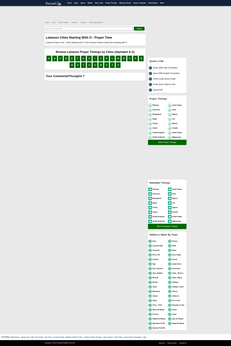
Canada (175, 128)
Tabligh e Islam (178, 287)
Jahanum (175, 296)
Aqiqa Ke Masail (178, 323)
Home (69, 3)
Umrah (174, 259)
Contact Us (182, 343)
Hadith (90, 3)
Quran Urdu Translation (133, 337)
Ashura (174, 291)
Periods (155, 314)
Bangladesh (157, 114)
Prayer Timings (111, 3)
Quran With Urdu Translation (165, 68)
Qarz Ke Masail (177, 319)
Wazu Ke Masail (158, 310)
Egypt (155, 119)
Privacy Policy (172, 343)
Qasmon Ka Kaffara (160, 328)
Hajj (154, 264)
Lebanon (83, 22)
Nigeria (174, 114)
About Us (162, 343)
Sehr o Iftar (99, 3)
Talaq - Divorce (177, 273)
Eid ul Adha (176, 255)
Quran (83, 3)
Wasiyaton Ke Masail (160, 323)
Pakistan (156, 105)
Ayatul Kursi (176, 264)
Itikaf (174, 246)
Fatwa (155, 300)
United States (177, 132)
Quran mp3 (25, 337)
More (162, 3)
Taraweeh (156, 250)
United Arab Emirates (160, 137)
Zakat (174, 250)
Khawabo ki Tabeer (179, 305)
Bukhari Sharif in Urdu (74, 337)
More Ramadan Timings (167, 226)
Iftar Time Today (37, 337)
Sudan (155, 128)
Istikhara (175, 282)
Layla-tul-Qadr (158, 246)
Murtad (155, 282)
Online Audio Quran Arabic (164, 79)
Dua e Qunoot (158, 268)
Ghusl (174, 310)
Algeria (174, 123)
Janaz (174, 314)
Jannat (155, 296)
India (174, 110)
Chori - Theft (157, 305)
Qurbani (156, 259)
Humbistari (176, 268)
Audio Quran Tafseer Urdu (164, 84)
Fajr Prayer (119, 337)
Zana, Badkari (158, 273)
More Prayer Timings (167, 142)
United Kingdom (159, 132)
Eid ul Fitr (156, 255)
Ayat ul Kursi (108, 337)
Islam (76, 3)
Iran (173, 119)
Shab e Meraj (177, 278)
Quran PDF (158, 90)
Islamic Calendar (139, 3)
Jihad (155, 287)
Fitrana (174, 241)
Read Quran (15, 337)
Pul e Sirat (176, 300)
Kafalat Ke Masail (159, 319)
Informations (153, 3)
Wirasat (155, 278)
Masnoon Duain (125, 3)
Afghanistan (176, 137)
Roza (154, 241)
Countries (74, 22)
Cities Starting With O (96, 22)
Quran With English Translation (166, 73)
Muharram (156, 291)
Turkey (155, 123)
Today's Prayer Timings (93, 337)
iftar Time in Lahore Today (54, 337)
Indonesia (156, 110)
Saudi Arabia (177, 105)
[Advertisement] (115, 13)
